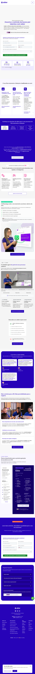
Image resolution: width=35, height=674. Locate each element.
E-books (30, 626)
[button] (32, 2)
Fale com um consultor (14, 627)
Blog (29, 622)
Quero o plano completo (23, 505)
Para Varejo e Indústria (14, 633)
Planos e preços (13, 625)
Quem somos (4, 622)
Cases (3, 626)
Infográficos (31, 628)
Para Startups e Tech (13, 631)
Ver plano (6, 501)
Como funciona (12, 622)
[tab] (4, 128)
